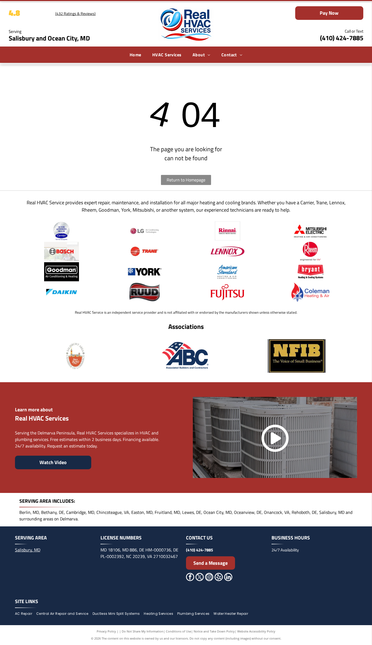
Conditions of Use (178, 631)
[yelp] (219, 577)
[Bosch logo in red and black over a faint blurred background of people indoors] (61, 251)
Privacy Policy (106, 631)
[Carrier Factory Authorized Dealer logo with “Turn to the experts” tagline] (61, 230)
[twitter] (200, 577)
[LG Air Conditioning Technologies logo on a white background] (144, 230)
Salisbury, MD (27, 550)
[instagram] (209, 577)
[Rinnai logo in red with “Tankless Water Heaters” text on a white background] (228, 230)
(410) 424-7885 (341, 38)
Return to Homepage (186, 180)
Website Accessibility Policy (256, 631)
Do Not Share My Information (142, 631)
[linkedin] (228, 577)
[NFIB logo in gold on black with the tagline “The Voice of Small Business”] (297, 356)
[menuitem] (135, 54)
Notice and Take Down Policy (214, 631)
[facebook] (190, 577)
